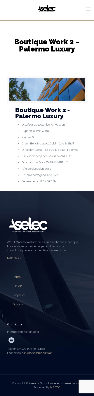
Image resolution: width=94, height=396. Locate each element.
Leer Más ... (14, 257)
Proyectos (19, 295)
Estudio (17, 286)
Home (17, 276)
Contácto (18, 304)
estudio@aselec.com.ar (37, 353)
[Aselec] (47, 10)
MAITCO (55, 387)
